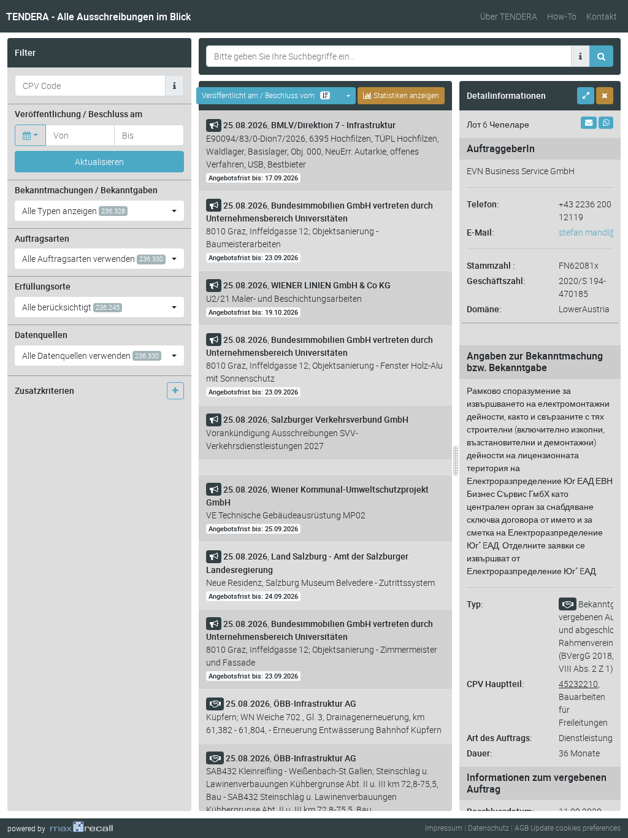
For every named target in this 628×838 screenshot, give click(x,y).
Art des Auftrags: (499, 738)
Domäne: (484, 309)
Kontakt (601, 16)
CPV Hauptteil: (495, 684)
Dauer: (479, 753)
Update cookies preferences (575, 827)
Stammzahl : (491, 265)
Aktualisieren (99, 161)
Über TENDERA (508, 16)
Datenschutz (488, 827)
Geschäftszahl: (496, 280)
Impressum (443, 827)
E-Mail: (480, 232)
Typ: (475, 604)
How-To (561, 16)
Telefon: (483, 204)
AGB (522, 827)
